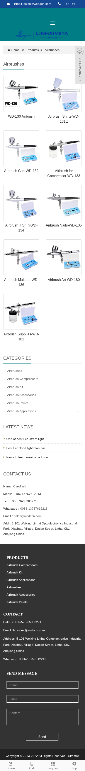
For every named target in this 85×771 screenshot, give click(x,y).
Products (33, 50)
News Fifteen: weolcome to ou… (28, 457)
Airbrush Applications (21, 411)
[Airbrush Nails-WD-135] (64, 203)
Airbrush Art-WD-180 (64, 280)
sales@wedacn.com (28, 516)
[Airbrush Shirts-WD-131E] (64, 94)
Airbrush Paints (17, 403)
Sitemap (74, 755)
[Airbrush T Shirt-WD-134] (21, 203)
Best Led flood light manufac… (27, 448)
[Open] (80, 65)
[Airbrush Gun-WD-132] (21, 148)
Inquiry (53, 768)
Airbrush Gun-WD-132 (21, 171)
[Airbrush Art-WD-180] (64, 257)
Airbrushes (52, 50)
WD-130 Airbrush (21, 116)
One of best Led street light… (26, 439)
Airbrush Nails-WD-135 (64, 225)
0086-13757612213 (34, 508)
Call (31, 768)
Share (11, 768)
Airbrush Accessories (21, 395)
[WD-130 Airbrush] (21, 94)
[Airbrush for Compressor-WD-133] (64, 148)
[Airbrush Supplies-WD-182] (21, 312)
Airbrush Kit (15, 387)
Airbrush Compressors (22, 378)
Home (15, 50)
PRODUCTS (17, 557)
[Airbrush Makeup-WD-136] (21, 257)
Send (42, 737)
